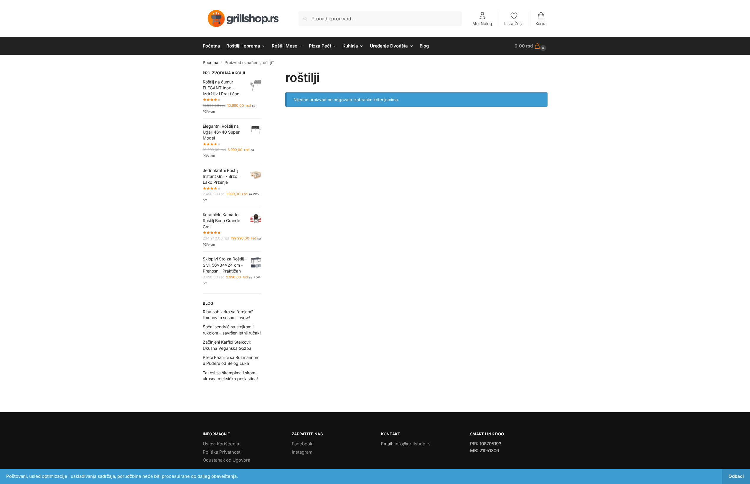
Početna (210, 62)
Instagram (302, 452)
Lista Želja (514, 23)
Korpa (541, 23)
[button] (531, 46)
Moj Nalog (482, 23)
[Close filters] (263, 73)
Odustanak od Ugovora (226, 460)
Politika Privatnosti (222, 452)
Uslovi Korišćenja (221, 444)
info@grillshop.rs (413, 444)
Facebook (302, 444)
